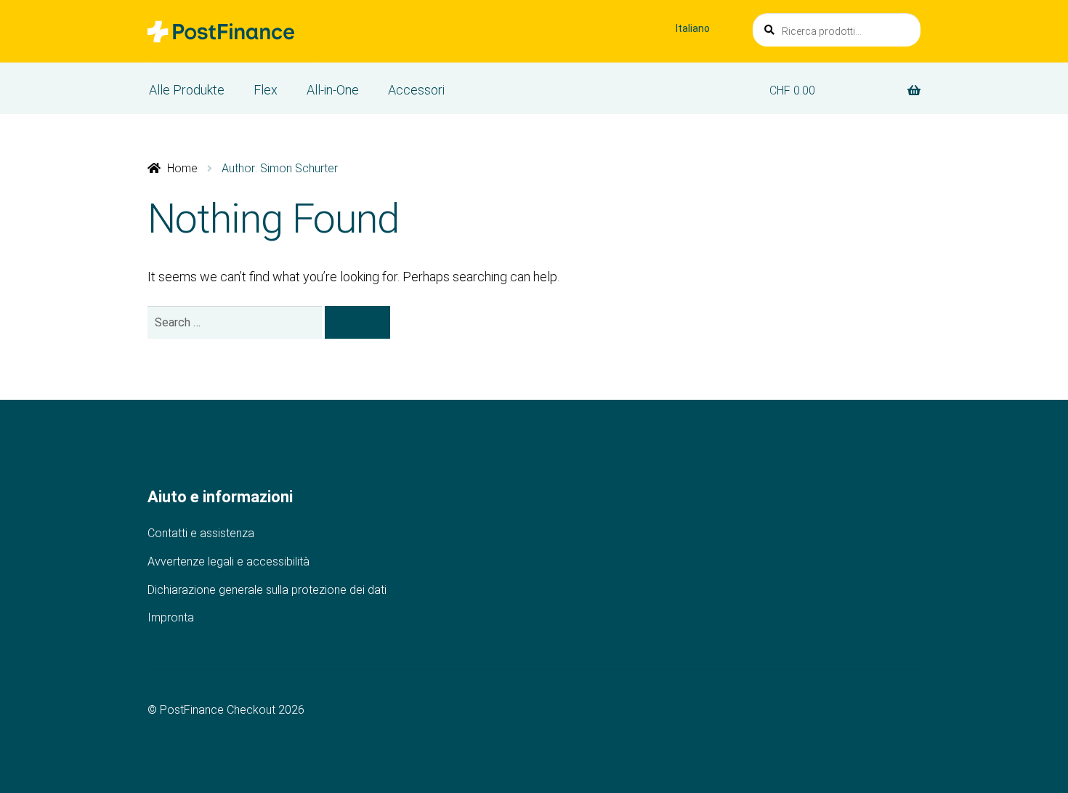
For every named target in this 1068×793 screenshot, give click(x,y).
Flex (266, 89)
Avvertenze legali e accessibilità (228, 561)
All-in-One (333, 89)
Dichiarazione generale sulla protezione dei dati (267, 590)
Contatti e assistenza (200, 533)
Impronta (170, 617)
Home (182, 168)
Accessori (416, 89)
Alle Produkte (186, 89)
